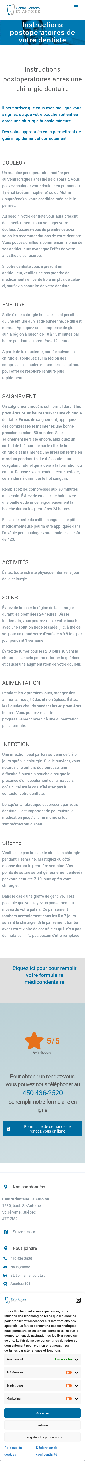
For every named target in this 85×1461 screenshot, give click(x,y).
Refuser (42, 1425)
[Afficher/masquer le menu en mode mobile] (76, 6)
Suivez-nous (24, 1231)
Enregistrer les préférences (42, 1437)
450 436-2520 (21, 1259)
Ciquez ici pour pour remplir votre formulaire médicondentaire (44, 975)
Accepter (42, 1413)
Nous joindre (20, 1267)
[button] (78, 1300)
